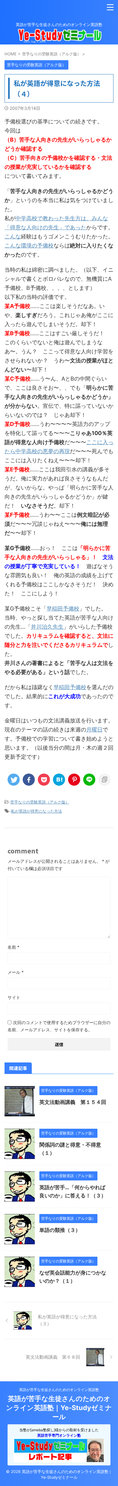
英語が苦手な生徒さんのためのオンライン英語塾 (59, 1389)
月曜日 (94, 729)
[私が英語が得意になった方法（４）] (59, 780)
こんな (13, 236)
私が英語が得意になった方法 (36, 811)
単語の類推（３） (59, 1230)
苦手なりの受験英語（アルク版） (39, 802)
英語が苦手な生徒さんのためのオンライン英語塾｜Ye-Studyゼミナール (59, 1408)
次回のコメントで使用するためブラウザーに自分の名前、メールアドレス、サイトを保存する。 (59, 1026)
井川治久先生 (47, 627)
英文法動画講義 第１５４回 (72, 1102)
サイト (14, 997)
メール (16, 972)
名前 (13, 947)
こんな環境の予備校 (29, 245)
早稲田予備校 (63, 608)
